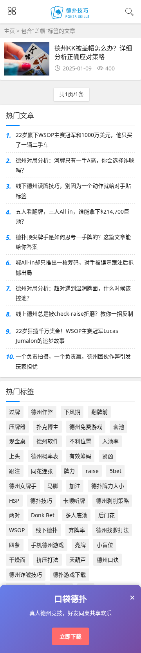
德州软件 (47, 441)
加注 (74, 485)
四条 (14, 545)
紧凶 (107, 456)
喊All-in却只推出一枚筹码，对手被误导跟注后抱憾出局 (75, 267)
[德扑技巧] (71, 18)
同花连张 (42, 471)
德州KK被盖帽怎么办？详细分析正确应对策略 (93, 52)
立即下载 (70, 636)
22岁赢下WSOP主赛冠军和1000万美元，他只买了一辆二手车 (74, 139)
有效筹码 (80, 456)
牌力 (69, 471)
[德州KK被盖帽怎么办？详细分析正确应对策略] (26, 61)
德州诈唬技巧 (25, 574)
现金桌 (17, 441)
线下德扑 (47, 530)
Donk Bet (42, 515)
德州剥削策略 (112, 500)
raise (92, 471)
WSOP (17, 530)
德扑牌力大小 (107, 485)
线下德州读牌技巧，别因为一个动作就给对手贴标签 (73, 190)
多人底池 (76, 515)
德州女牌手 (22, 485)
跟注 (14, 471)
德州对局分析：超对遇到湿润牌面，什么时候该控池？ (73, 293)
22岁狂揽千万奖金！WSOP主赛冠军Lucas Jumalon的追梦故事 (67, 335)
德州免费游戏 (85, 426)
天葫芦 (77, 559)
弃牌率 (77, 530)
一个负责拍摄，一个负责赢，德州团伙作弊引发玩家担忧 (73, 361)
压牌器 (17, 426)
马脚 (52, 485)
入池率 (110, 441)
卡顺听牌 (74, 500)
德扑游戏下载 (69, 574)
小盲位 (105, 545)
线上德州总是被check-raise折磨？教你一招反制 (74, 313)
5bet (115, 471)
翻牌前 (99, 412)
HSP (14, 500)
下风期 (72, 412)
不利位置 (80, 441)
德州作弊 (42, 412)
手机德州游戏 (47, 545)
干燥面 (17, 559)
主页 (9, 30)
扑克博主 (47, 426)
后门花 (106, 515)
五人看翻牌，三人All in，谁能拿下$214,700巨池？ (72, 216)
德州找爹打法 (112, 530)
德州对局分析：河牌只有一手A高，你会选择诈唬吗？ (75, 165)
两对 (14, 515)
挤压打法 (47, 559)
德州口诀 (108, 559)
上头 (14, 456)
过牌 (14, 412)
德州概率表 (44, 456)
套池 (118, 426)
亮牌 (80, 545)
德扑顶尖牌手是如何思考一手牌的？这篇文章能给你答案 (73, 241)
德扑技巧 (41, 500)
